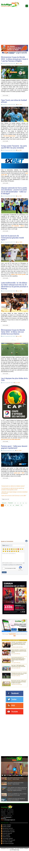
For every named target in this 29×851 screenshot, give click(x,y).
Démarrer (4, 502)
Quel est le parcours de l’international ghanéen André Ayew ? (12, 238)
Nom (6, 545)
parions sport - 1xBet (19, 473)
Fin (21, 505)
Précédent (10, 502)
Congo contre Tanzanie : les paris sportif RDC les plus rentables (14, 147)
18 (10, 505)
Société (4, 826)
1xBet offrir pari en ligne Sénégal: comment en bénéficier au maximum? (14, 492)
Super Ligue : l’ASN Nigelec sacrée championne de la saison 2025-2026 (18, 666)
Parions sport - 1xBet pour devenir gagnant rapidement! (14, 447)
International (5, 828)
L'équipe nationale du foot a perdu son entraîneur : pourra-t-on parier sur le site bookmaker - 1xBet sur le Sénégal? (14, 191)
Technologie (5, 838)
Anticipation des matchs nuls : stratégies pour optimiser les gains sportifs (19, 673)
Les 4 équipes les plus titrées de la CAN (14, 379)
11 (17, 502)
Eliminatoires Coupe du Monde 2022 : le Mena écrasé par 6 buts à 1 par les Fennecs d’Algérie (14, 59)
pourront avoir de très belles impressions (10, 439)
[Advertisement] (14, 24)
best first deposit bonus (9, 136)
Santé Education (6, 831)
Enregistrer (4, 572)
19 (13, 505)
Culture (4, 836)
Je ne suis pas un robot (10, 568)
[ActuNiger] (11, 4)
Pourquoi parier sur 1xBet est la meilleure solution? (13, 486)
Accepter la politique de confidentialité (12, 564)
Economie (4, 833)
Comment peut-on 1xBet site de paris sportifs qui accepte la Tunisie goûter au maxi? (12, 489)
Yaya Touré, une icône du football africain (14, 101)
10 (15, 502)
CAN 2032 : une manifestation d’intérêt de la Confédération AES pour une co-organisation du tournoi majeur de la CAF (18, 644)
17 (7, 505)
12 (20, 502)
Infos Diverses (5, 843)
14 (25, 502)
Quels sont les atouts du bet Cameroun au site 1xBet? (13, 495)
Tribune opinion (6, 829)
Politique (4, 824)
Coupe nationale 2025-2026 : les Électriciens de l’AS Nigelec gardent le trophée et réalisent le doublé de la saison (18, 659)
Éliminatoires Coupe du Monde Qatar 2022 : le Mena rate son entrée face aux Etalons (13, 332)
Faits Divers (5, 841)
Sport (3, 835)
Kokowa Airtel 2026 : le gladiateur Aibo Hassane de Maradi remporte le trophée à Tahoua (18, 651)
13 (23, 502)
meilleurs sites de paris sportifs (18, 274)
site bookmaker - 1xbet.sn (18, 226)
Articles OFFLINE (6, 840)
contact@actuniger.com (9, 819)
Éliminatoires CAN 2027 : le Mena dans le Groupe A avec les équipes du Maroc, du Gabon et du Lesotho (18, 681)
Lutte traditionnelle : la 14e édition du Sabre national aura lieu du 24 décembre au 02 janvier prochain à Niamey (14, 286)
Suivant (17, 505)
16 (5, 505)
